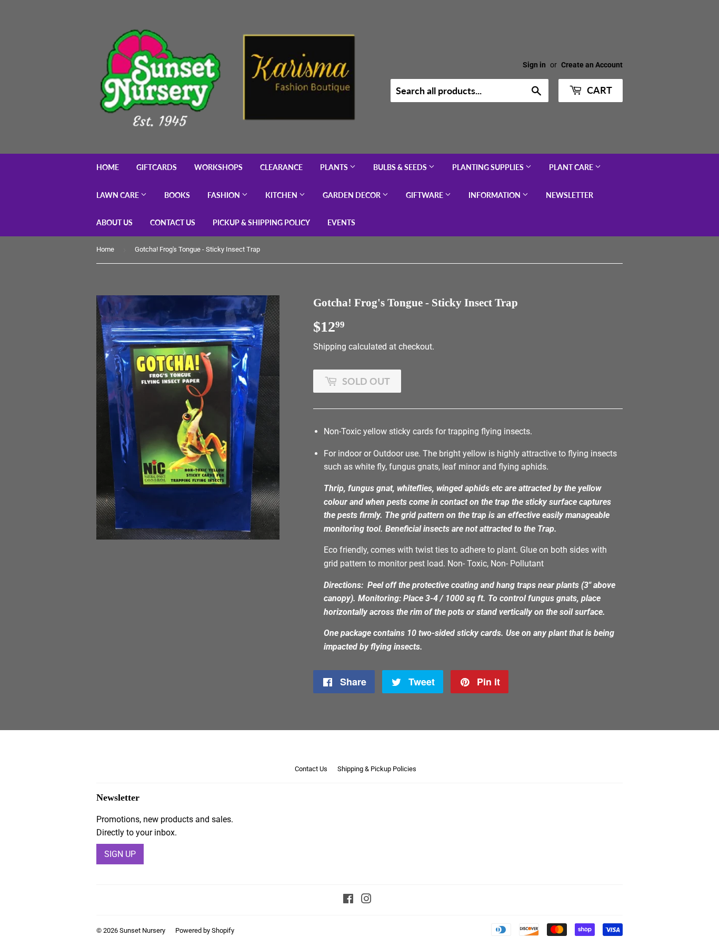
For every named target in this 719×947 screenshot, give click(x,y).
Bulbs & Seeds (400, 167)
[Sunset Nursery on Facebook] (348, 900)
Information (495, 195)
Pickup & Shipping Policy (261, 222)
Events (341, 222)
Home (107, 167)
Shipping (329, 347)
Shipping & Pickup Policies (376, 769)
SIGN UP (120, 854)
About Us (114, 222)
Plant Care (572, 167)
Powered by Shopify (204, 930)
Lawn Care (118, 195)
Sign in (534, 65)
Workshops (218, 167)
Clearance (281, 167)
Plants (334, 167)
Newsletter (569, 195)
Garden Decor (352, 195)
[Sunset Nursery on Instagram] (366, 900)
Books (177, 195)
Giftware (425, 195)
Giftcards (156, 167)
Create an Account (592, 65)
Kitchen (282, 195)
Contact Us (172, 222)
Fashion (224, 195)
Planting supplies (488, 167)
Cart (598, 90)
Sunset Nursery (142, 930)
